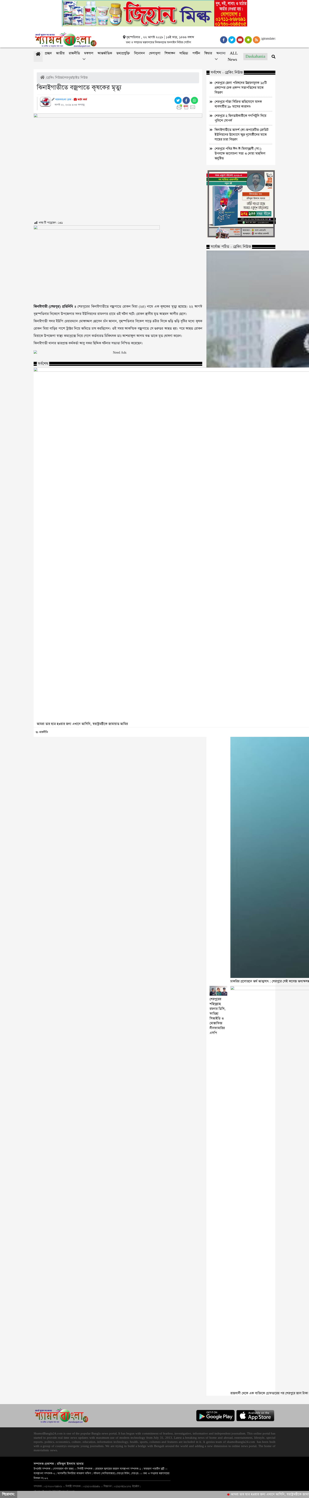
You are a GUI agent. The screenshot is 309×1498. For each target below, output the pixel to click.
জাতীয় (60, 53)
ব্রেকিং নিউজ (54, 77)
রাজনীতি (74, 53)
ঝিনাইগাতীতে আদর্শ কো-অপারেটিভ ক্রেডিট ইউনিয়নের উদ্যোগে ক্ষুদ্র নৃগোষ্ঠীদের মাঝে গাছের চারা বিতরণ (241, 134)
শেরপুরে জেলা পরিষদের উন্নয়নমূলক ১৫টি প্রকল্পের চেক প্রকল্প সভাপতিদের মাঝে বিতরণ (241, 87)
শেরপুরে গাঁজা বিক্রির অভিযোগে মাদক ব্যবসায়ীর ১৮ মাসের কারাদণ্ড (238, 104)
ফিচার (208, 53)
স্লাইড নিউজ (80, 77)
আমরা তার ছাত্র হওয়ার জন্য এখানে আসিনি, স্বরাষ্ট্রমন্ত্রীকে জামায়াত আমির (254, 1494)
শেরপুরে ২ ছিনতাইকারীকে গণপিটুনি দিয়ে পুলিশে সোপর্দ (240, 118)
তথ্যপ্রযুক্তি (123, 53)
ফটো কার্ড (82, 99)
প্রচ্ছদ (48, 53)
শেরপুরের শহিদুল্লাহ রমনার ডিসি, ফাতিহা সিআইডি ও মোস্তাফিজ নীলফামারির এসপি (218, 1016)
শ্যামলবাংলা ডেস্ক (63, 99)
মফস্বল (88, 53)
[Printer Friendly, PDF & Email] (186, 107)
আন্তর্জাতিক (105, 53)
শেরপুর (67, 77)
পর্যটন (196, 53)
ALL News (233, 56)
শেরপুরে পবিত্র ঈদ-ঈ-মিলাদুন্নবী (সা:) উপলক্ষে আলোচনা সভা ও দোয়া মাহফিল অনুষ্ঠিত (240, 153)
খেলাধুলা (154, 53)
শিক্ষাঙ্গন (170, 53)
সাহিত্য (183, 53)
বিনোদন (139, 53)
